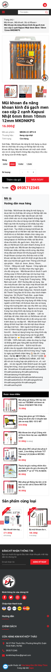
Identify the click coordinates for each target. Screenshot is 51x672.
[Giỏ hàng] (45, 5)
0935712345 (28, 188)
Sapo (31, 668)
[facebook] (4, 597)
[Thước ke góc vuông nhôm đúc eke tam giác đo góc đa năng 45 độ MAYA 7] (10, 471)
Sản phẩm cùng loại (19, 501)
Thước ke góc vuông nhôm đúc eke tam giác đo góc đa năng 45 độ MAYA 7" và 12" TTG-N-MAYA (32, 468)
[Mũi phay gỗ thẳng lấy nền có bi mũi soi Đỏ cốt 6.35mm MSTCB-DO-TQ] (10, 487)
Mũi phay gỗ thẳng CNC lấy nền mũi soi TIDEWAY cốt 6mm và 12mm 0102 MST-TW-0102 (32, 402)
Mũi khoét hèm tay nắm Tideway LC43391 (22, 529)
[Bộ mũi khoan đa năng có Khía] (38, 518)
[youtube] (24, 597)
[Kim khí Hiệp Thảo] (5, 4)
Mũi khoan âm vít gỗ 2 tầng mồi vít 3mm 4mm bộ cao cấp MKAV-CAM (32, 435)
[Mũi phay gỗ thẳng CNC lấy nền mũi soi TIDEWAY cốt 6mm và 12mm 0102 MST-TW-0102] (10, 405)
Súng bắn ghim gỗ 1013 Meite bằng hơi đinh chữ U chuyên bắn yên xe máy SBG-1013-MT (32, 419)
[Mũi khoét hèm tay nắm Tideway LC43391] (13, 518)
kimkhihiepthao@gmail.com (18, 655)
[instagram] (17, 597)
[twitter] (11, 597)
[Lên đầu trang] (47, 468)
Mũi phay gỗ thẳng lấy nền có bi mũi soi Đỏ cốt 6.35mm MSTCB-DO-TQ (32, 484)
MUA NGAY (37, 179)
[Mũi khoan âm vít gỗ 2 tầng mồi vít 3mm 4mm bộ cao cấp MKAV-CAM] (10, 438)
